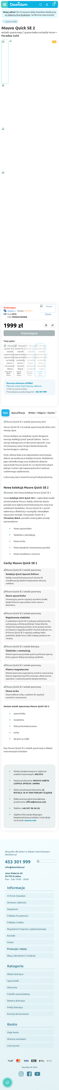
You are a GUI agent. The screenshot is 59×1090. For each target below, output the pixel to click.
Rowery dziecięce (16, 1000)
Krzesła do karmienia (17, 1013)
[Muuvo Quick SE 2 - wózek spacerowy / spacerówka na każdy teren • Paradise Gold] (5, 61)
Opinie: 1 (11, 310)
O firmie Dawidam (16, 895)
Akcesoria (12, 987)
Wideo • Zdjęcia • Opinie (42, 412)
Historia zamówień (16, 1038)
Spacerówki (13, 980)
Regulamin (12, 908)
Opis (5, 412)
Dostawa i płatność (16, 902)
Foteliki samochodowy (18, 993)
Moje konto (13, 1032)
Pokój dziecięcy (15, 1007)
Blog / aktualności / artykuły (21, 955)
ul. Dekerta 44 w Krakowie (17, 14)
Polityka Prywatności (17, 915)
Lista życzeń (13, 1045)
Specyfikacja (18, 412)
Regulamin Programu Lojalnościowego (26, 928)
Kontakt (11, 935)
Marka (10, 942)
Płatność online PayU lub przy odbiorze (24, 386)
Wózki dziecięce (15, 974)
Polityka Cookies (15, 922)
